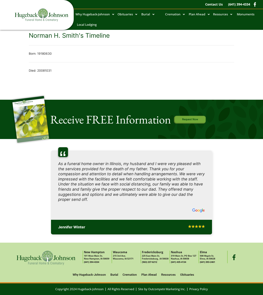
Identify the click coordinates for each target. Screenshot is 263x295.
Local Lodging (87, 25)
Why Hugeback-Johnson (93, 14)
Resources (220, 14)
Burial (145, 14)
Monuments (245, 14)
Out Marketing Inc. (166, 253)
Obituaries (125, 14)
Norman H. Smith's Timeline (69, 35)
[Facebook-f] (234, 221)
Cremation (173, 14)
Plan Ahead (197, 14)
